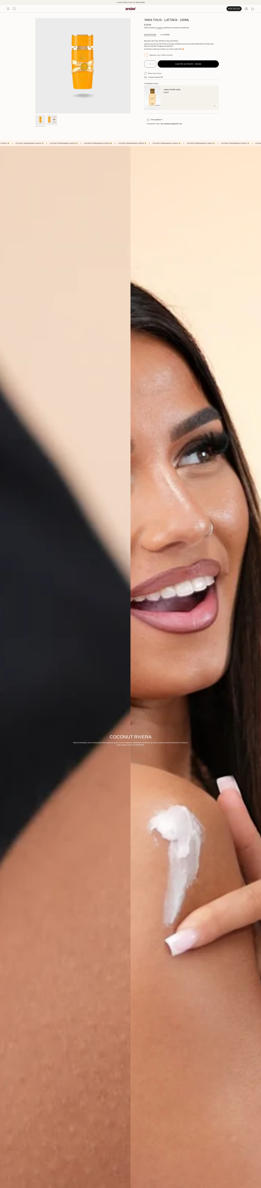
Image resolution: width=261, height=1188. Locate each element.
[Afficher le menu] (8, 9)
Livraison (159, 28)
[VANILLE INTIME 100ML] (152, 97)
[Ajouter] (214, 105)
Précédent (35, 66)
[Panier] (252, 9)
